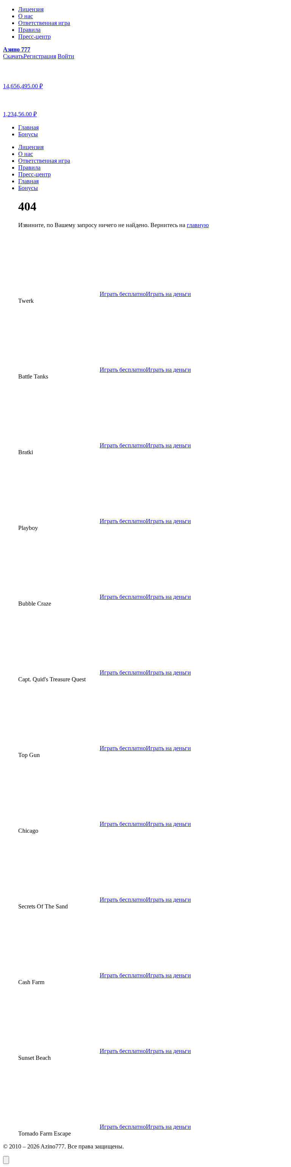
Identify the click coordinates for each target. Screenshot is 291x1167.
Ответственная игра (44, 23)
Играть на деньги (168, 294)
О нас (25, 16)
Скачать (13, 56)
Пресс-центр (34, 36)
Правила (29, 29)
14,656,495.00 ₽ (23, 86)
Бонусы (28, 134)
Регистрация (39, 56)
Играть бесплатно (123, 294)
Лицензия (31, 9)
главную (198, 225)
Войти (66, 56)
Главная (28, 127)
